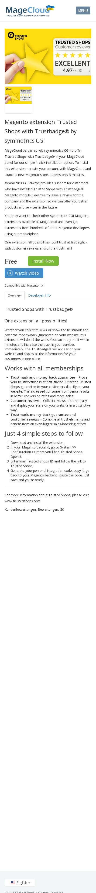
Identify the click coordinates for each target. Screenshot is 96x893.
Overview (15, 295)
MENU (83, 10)
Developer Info (39, 295)
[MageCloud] (30, 11)
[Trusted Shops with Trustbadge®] (18, 100)
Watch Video (27, 273)
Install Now (43, 261)
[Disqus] (48, 573)
